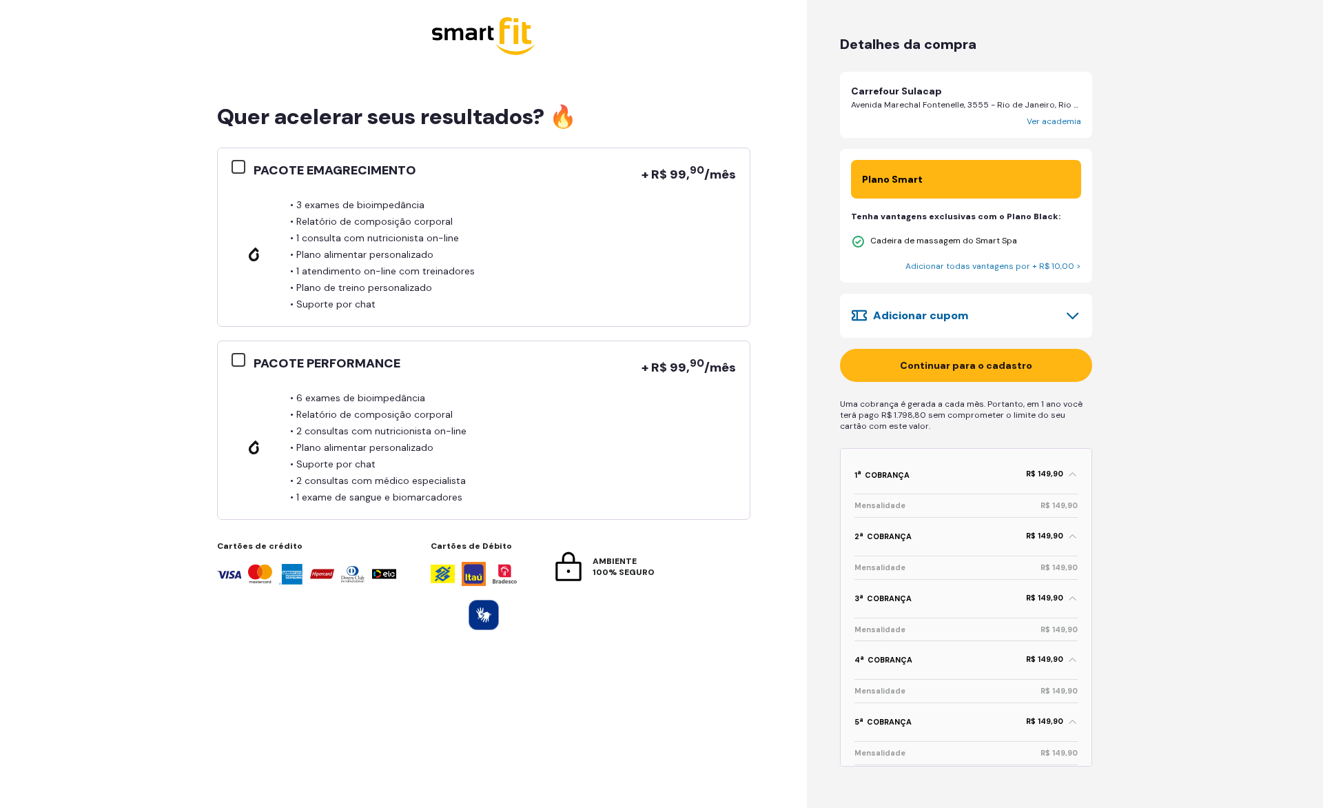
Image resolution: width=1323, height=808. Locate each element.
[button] (966, 105)
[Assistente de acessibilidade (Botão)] (484, 615)
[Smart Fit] (483, 37)
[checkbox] (243, 167)
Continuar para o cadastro (966, 365)
